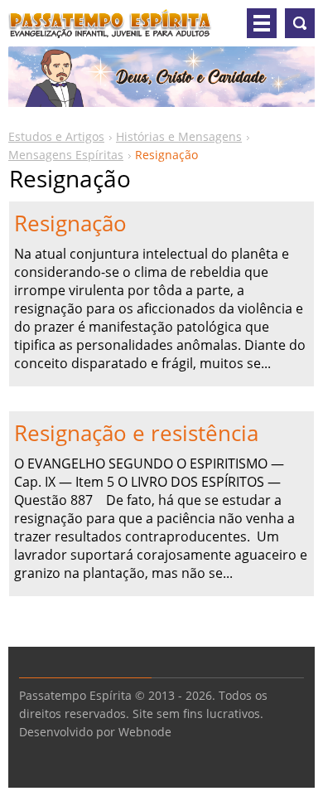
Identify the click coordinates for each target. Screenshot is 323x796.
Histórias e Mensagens (179, 136)
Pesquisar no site (300, 23)
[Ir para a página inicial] (110, 30)
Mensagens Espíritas (65, 155)
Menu (262, 23)
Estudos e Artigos (56, 136)
